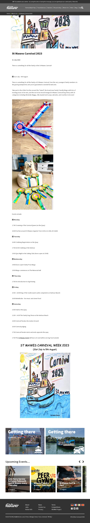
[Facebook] (77, 508)
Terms (54, 505)
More (71, 8)
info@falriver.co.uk (19, 517)
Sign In (81, 8)
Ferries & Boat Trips (30, 8)
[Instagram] (72, 508)
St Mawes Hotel (23, 338)
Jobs (27, 507)
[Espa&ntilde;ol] (82, 505)
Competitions (56, 507)
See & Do (49, 8)
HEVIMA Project (56, 509)
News (40, 505)
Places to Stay (58, 8)
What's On (66, 8)
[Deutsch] (72, 505)
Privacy (40, 509)
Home (8, 13)
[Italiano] (79, 505)
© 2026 (77, 517)
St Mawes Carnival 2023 (25, 13)
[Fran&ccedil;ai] (75, 505)
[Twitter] (75, 508)
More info (75, 2)
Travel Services (41, 8)
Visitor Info (28, 509)
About (27, 505)
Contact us (41, 507)
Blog (76, 8)
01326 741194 (9, 517)
